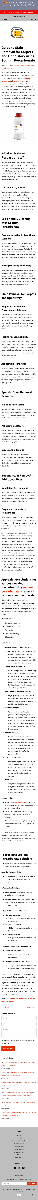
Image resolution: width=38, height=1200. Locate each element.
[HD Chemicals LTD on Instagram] (19, 1168)
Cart (35, 19)
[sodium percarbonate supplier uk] (19, 127)
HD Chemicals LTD (19, 1189)
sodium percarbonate (28, 65)
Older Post (7, 1007)
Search (19, 1135)
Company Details (19, 1146)
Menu (5, 19)
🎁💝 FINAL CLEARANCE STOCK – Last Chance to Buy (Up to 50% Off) (19, 4)
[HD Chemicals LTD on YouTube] (23, 1168)
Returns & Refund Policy (19, 1141)
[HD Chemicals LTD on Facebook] (14, 1168)
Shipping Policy (19, 1152)
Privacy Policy (19, 1138)
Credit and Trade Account (19, 1155)
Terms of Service (19, 1144)
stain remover (8, 68)
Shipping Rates (19, 1149)
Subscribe (31, 1183)
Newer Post (31, 1007)
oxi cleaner (15, 65)
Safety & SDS (19, 1158)
